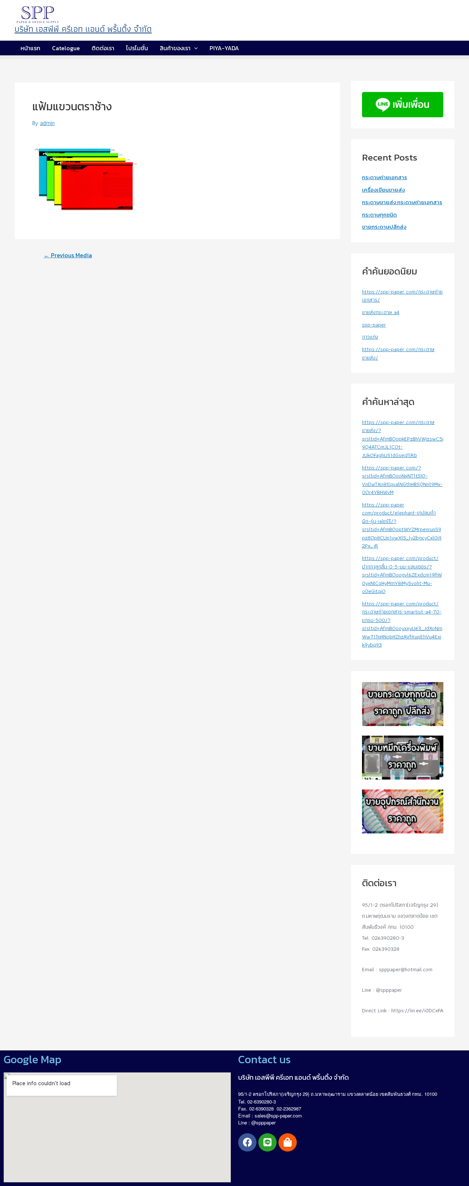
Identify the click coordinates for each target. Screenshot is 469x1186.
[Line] (267, 1142)
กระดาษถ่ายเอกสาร (384, 177)
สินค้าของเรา (175, 48)
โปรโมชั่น (137, 48)
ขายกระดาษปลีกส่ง (384, 226)
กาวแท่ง (370, 336)
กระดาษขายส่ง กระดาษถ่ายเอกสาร (402, 202)
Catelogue (66, 48)
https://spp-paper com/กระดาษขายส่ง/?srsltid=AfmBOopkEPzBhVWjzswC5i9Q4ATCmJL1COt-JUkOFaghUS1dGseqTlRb (402, 439)
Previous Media (68, 255)
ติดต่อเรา (103, 48)
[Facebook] (247, 1142)
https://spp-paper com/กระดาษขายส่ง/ (398, 353)
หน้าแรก (30, 48)
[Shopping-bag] (287, 1142)
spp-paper (374, 324)
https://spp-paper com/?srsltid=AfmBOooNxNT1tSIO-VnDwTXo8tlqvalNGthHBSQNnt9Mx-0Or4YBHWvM (402, 480)
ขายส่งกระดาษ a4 (380, 312)
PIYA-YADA (224, 48)
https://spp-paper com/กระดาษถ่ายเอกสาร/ (402, 296)
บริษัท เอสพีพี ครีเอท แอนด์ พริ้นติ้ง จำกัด (83, 29)
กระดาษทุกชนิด (379, 214)
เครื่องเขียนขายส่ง (383, 189)
